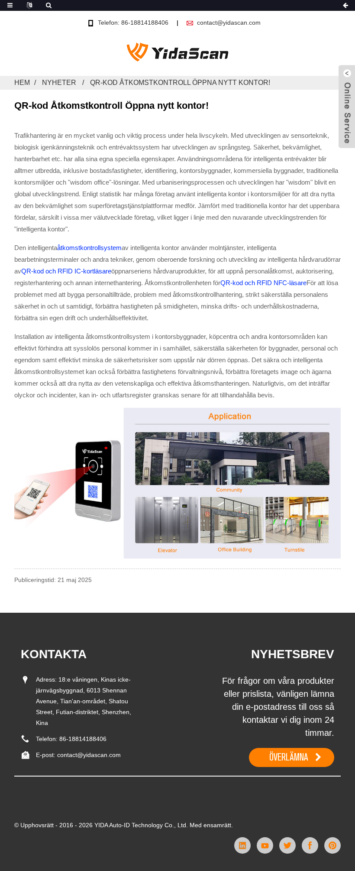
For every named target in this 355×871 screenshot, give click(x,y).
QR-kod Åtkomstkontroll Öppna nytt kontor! (180, 82)
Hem (22, 82)
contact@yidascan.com (229, 22)
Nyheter (59, 82)
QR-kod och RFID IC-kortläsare (66, 271)
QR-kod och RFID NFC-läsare (263, 282)
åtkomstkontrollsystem (89, 247)
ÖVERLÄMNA (288, 757)
